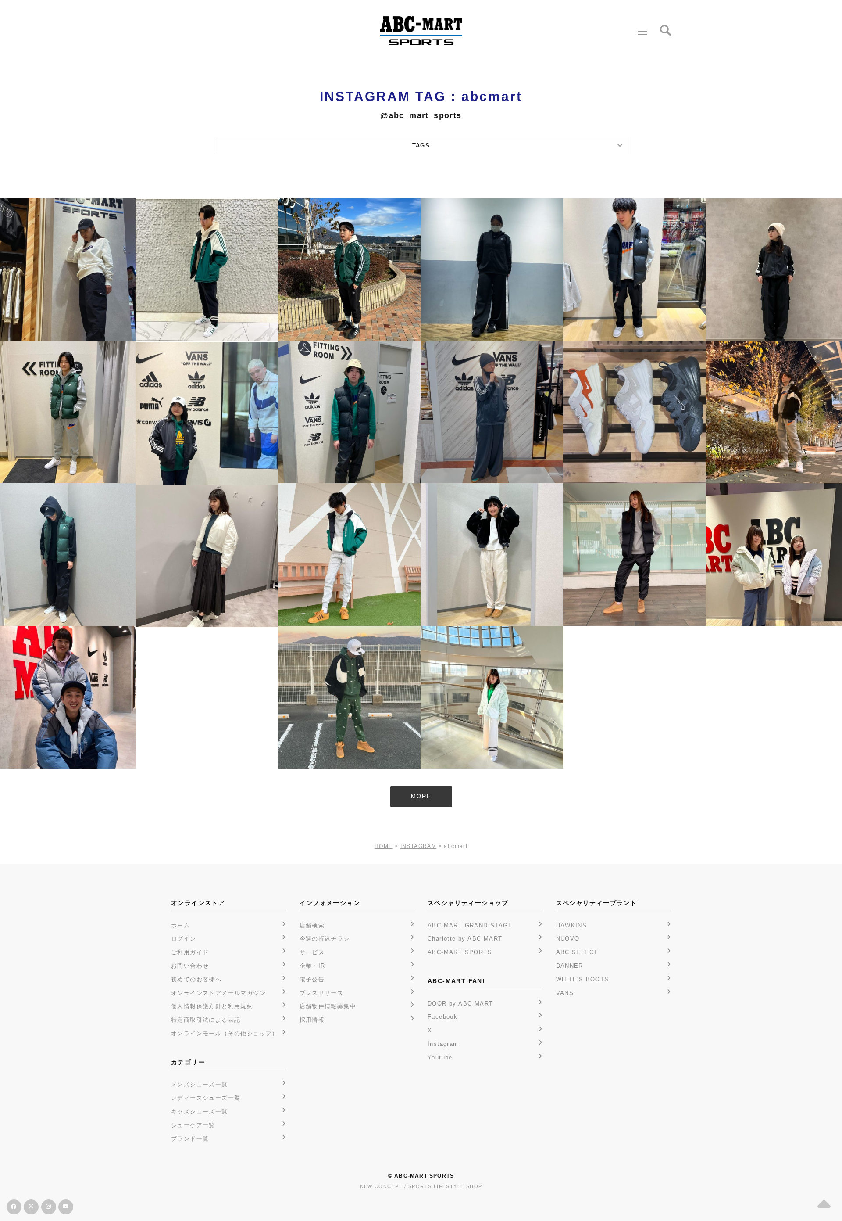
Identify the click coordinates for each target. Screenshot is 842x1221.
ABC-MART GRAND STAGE (470, 925)
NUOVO (568, 938)
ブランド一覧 (190, 1138)
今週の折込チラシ (325, 938)
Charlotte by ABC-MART (465, 938)
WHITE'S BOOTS (582, 979)
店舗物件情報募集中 (328, 1006)
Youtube (440, 1057)
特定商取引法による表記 (205, 1019)
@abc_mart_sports (420, 115)
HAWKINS (571, 925)
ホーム (180, 925)
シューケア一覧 (193, 1125)
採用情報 (312, 1019)
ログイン (183, 938)
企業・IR (312, 965)
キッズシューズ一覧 (199, 1111)
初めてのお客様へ (196, 979)
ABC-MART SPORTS (460, 952)
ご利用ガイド (190, 952)
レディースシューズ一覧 (205, 1098)
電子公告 (312, 979)
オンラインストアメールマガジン (218, 993)
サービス (312, 952)
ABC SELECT (577, 952)
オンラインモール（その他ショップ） (224, 1033)
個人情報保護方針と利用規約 (212, 1006)
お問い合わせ (190, 965)
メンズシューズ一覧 (199, 1084)
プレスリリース (322, 993)
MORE (421, 796)
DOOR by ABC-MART (460, 1003)
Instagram (443, 1044)
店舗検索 (312, 925)
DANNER (569, 965)
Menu (642, 31)
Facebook (442, 1016)
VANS (565, 993)
